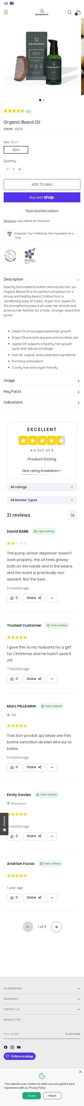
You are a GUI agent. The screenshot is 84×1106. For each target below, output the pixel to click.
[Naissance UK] (42, 12)
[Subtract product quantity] (19, 169)
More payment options (42, 210)
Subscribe (72, 1033)
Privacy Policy (37, 1087)
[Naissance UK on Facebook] (6, 1048)
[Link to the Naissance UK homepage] (6, 3)
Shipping (10, 221)
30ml (16, 150)
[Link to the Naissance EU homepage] (11, 3)
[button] (17, 112)
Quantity (10, 161)
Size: (11, 142)
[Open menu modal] (6, 12)
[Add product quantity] (7, 169)
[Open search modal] (69, 12)
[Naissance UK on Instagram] (12, 1048)
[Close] (80, 1072)
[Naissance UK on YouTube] (19, 1048)
